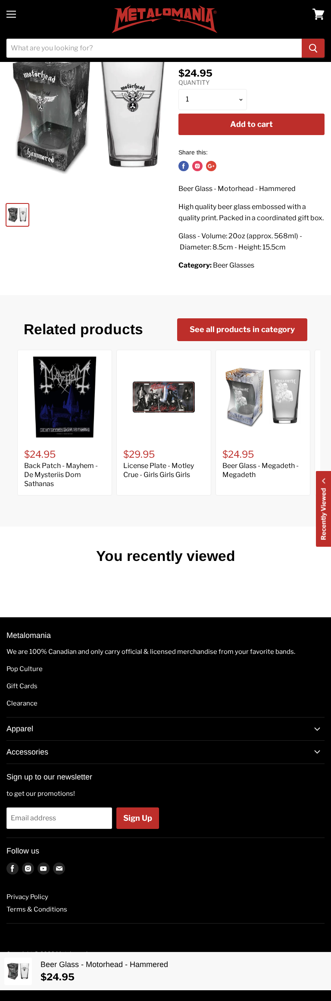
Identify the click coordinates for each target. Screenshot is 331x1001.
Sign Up (137, 817)
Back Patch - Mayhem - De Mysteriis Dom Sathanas (61, 475)
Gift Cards (21, 686)
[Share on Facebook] (183, 166)
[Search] (313, 48)
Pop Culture (24, 669)
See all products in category (242, 329)
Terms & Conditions (36, 909)
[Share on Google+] (211, 166)
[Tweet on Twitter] (197, 166)
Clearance (21, 703)
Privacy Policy (27, 897)
